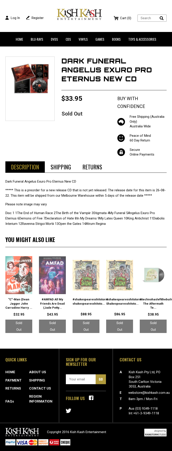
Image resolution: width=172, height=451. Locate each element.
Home (19, 39)
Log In (15, 18)
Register (38, 18)
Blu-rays (37, 39)
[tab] (25, 167)
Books (116, 39)
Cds (68, 39)
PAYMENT (13, 380)
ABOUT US (37, 372)
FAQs (9, 401)
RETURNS (13, 388)
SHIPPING (37, 380)
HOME (10, 372)
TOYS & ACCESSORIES (142, 39)
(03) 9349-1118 (146, 409)
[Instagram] (68, 411)
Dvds (54, 39)
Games (99, 39)
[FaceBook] (91, 398)
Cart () (125, 18)
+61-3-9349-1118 (146, 413)
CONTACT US (40, 388)
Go (101, 379)
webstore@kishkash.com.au (149, 393)
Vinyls (83, 39)
